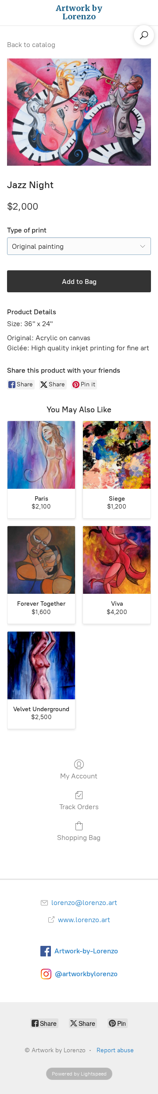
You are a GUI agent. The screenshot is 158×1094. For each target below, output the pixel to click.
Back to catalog (31, 44)
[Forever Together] (41, 560)
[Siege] (117, 455)
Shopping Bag (79, 837)
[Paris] (41, 455)
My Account (78, 776)
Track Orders (79, 807)
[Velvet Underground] (41, 665)
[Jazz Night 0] (79, 112)
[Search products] (144, 35)
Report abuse (115, 1050)
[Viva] (117, 560)
